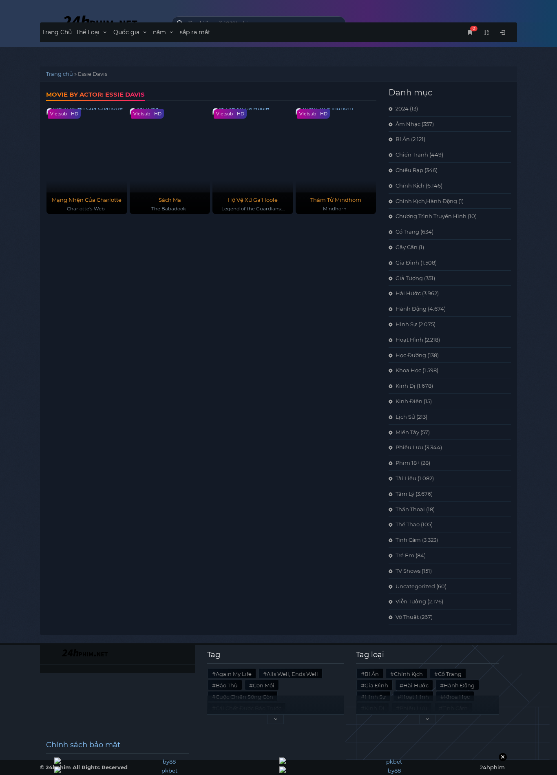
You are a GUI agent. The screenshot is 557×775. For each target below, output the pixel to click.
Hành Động (411, 308)
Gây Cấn (407, 247)
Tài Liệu (406, 478)
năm (160, 32)
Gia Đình (407, 262)
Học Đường (411, 355)
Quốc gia (127, 32)
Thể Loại (88, 32)
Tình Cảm (408, 540)
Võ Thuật (407, 617)
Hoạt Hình (409, 339)
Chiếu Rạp (409, 170)
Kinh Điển (409, 401)
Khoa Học (408, 370)
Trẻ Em (405, 555)
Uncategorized (415, 586)
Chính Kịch (410, 185)
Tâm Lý (405, 493)
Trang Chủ (57, 32)
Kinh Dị (406, 385)
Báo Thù (227, 685)
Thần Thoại (410, 509)
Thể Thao (408, 524)
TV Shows (408, 570)
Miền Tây (407, 432)
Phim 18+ (408, 462)
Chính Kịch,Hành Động (426, 201)
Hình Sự (406, 324)
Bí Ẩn (403, 139)
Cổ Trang (407, 231)
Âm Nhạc (408, 124)
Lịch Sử (405, 416)
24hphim (99, 21)
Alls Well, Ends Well (292, 674)
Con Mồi (263, 685)
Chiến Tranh (412, 154)
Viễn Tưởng (411, 601)
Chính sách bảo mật (83, 744)
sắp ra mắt (195, 32)
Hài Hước (408, 293)
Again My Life (234, 674)
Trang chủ (59, 74)
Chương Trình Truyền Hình (431, 216)
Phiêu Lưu (409, 447)
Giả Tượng (409, 278)
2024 (402, 108)
